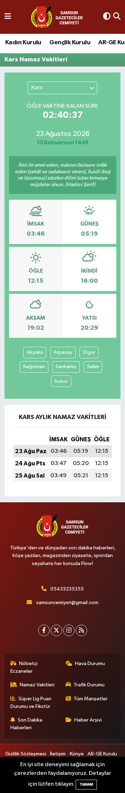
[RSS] (81, 630)
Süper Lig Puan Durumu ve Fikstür (31, 702)
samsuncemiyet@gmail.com (67, 602)
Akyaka (35, 352)
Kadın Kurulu (23, 42)
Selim (93, 366)
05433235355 (67, 589)
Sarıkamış (66, 366)
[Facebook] (44, 630)
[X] (56, 630)
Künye (77, 753)
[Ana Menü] (8, 17)
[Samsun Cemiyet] (57, 17)
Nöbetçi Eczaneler (24, 667)
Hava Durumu (90, 663)
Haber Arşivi (88, 720)
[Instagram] (69, 630)
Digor (89, 352)
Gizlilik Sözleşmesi (25, 753)
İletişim (58, 753)
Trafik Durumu (89, 684)
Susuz (61, 381)
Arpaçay (62, 352)
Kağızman (34, 366)
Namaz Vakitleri (37, 684)
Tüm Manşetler (91, 698)
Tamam (86, 784)
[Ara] (116, 17)
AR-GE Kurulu (102, 753)
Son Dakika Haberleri (26, 723)
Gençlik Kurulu (69, 42)
